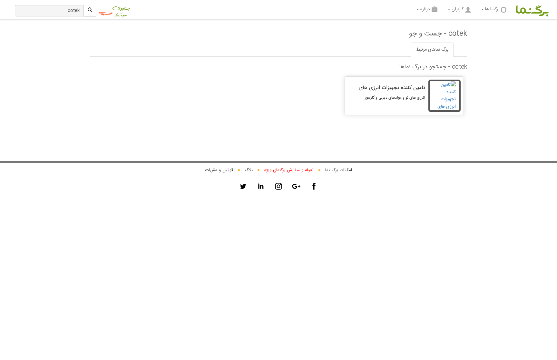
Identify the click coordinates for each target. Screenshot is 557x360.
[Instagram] (278, 186)
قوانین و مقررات (219, 170)
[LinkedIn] (261, 186)
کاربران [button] (458, 9)
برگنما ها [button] (492, 9)
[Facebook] (314, 186)
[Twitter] (243, 186)
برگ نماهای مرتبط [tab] (432, 50)
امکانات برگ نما (338, 170)
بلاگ (249, 170)
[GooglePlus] (296, 186)
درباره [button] (425, 9)
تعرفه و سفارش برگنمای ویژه (289, 170)
